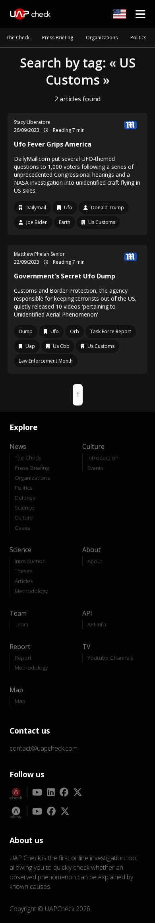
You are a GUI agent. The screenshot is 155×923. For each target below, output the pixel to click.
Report (23, 657)
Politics (138, 37)
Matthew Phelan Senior (39, 254)
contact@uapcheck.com (44, 748)
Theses (24, 571)
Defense (25, 497)
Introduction (102, 457)
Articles (24, 581)
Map (20, 701)
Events (95, 467)
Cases (22, 527)
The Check (17, 37)
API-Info (96, 624)
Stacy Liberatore (32, 122)
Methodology (31, 591)
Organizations (102, 37)
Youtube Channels (110, 657)
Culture (24, 517)
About (95, 561)
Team (21, 624)
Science (24, 507)
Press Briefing (57, 37)
